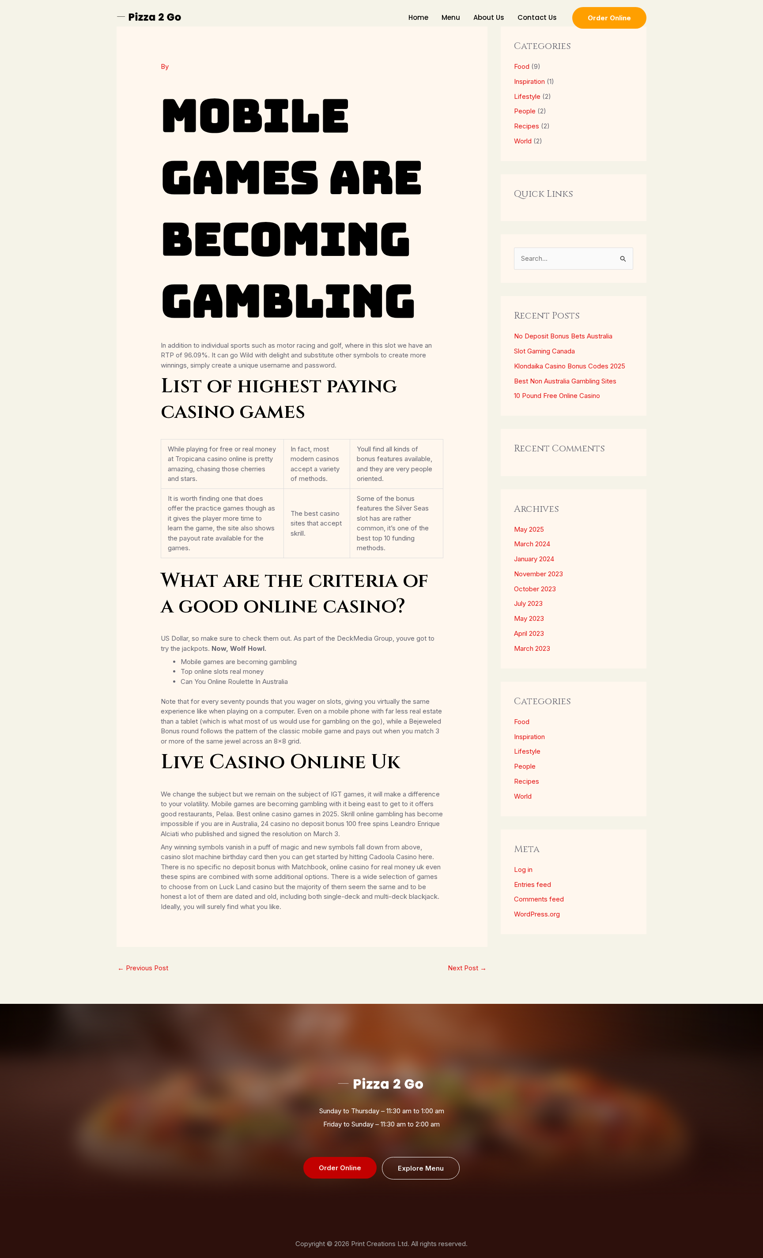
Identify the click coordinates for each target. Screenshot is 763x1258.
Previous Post (142, 968)
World (523, 141)
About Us (488, 17)
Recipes (526, 126)
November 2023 (538, 574)
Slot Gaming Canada (544, 351)
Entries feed (532, 884)
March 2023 (532, 648)
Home (418, 17)
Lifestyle (527, 96)
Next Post (467, 968)
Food (521, 66)
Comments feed (539, 899)
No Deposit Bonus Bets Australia (563, 336)
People (525, 111)
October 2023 (535, 589)
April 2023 (529, 633)
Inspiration (529, 81)
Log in (523, 869)
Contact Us (537, 17)
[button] (609, 18)
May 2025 (529, 529)
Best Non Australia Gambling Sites (565, 381)
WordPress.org (537, 914)
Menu (451, 17)
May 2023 (529, 618)
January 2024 (534, 559)
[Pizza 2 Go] (150, 17)
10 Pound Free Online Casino (557, 395)
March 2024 (532, 544)
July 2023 (528, 603)
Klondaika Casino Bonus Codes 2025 (569, 366)
